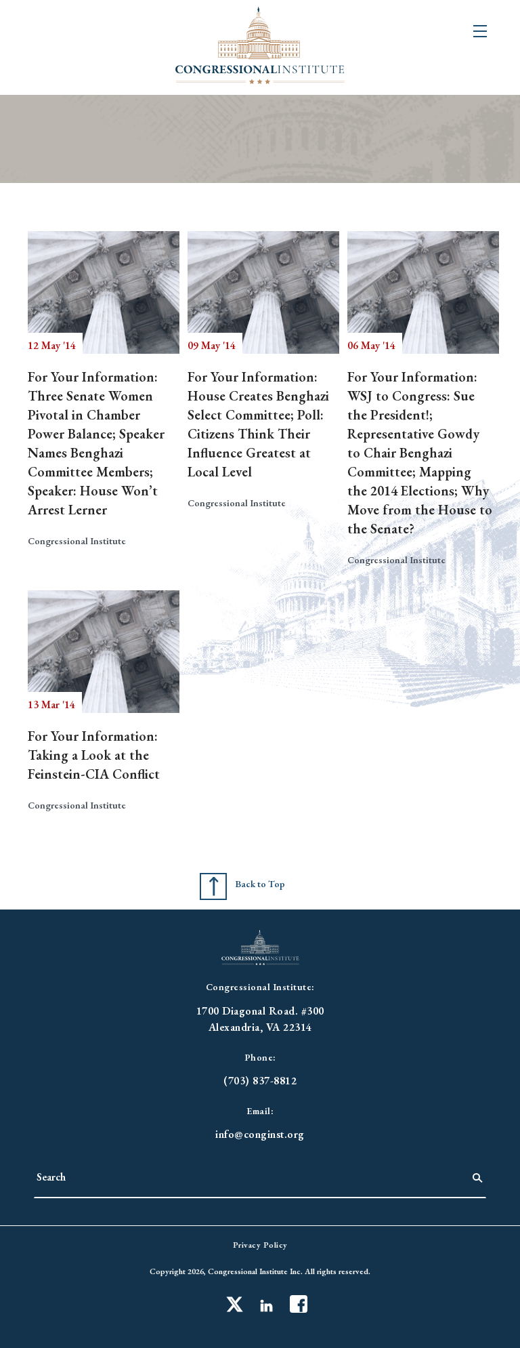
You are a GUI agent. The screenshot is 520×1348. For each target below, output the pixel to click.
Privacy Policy (260, 1245)
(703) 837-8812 (260, 1081)
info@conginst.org (260, 1134)
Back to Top (260, 884)
